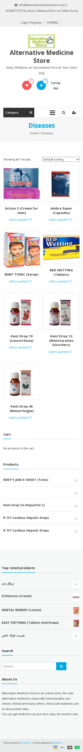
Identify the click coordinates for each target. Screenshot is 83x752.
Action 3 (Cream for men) (21, 210)
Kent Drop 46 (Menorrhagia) (22, 408)
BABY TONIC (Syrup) (22, 274)
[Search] (61, 666)
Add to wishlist (19, 220)
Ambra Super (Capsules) (61, 210)
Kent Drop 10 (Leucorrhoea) (21, 338)
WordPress (57, 742)
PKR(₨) (52, 22)
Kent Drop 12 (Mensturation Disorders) (61, 340)
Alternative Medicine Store (41, 56)
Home (34, 133)
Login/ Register (31, 22)
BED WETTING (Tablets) (61, 272)
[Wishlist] (26, 85)
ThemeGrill (25, 742)
